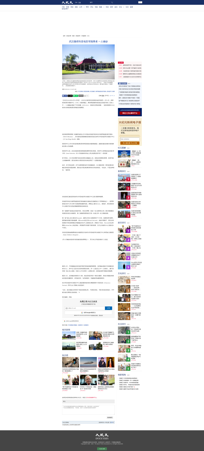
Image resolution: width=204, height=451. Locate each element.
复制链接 (81, 95)
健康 (131, 7)
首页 (64, 36)
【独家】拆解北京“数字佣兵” (126, 387)
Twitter (70, 96)
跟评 (112, 422)
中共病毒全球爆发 (72, 325)
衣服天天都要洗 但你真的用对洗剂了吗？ (136, 365)
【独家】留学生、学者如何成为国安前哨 (129, 384)
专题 (96, 7)
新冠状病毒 (86, 91)
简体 (79, 2)
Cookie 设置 (102, 448)
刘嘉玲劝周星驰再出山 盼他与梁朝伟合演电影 (106, 370)
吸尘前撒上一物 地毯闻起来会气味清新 (136, 356)
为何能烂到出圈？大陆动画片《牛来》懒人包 (136, 246)
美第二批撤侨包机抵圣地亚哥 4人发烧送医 (81, 334)
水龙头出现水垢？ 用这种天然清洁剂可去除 (136, 329)
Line (75, 96)
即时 (87, 7)
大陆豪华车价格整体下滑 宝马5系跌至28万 (136, 185)
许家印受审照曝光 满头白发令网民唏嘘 (136, 212)
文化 (120, 7)
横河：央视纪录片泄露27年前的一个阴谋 (129, 98)
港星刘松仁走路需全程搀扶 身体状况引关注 (106, 388)
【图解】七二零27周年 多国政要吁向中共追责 (136, 153)
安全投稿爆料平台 (91, 397)
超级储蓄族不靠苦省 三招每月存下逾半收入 (136, 338)
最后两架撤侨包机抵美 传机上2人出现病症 (81, 344)
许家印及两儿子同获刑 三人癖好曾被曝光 (136, 176)
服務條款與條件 (94, 315)
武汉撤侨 (92, 91)
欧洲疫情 (86, 325)
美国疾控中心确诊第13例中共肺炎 (108, 343)
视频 (100, 7)
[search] (101, 2)
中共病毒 (80, 91)
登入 (140, 2)
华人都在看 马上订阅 (130, 143)
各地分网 (64, 9)
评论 (91, 7)
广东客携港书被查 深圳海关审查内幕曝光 (129, 92)
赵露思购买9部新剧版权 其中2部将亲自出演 (136, 194)
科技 (107, 7)
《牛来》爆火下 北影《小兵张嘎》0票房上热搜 (136, 237)
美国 (67, 7)
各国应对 (80, 325)
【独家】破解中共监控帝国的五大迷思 (128, 389)
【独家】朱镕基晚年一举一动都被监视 (128, 380)
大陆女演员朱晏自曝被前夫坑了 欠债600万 (136, 255)
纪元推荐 (124, 83)
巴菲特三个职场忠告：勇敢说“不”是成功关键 (88, 388)
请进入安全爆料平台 (129, 113)
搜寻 (112, 2)
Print (86, 96)
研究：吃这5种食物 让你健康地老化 (136, 347)
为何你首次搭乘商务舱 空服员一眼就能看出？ (70, 370)
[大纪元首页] (67, 2)
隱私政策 (101, 315)
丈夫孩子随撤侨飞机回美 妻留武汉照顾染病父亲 (108, 334)
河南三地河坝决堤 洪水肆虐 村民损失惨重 (129, 89)
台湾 (80, 7)
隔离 (113, 91)
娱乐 (116, 7)
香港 (72, 7)
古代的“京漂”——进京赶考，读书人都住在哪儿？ (136, 287)
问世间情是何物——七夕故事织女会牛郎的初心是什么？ (136, 306)
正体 (76, 2)
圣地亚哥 (78, 36)
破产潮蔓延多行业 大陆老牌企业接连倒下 (129, 100)
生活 (127, 7)
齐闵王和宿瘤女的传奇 (136, 277)
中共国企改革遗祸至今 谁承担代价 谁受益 (129, 103)
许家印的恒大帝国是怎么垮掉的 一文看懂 (136, 203)
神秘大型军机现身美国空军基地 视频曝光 (88, 370)
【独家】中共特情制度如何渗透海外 (128, 95)
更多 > (129, 83)
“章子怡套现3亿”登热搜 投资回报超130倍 (70, 388)
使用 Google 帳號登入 (90, 312)
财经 (111, 7)
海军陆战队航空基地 (100, 91)
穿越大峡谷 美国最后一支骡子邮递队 (136, 315)
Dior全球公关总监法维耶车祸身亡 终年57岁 (136, 264)
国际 (76, 7)
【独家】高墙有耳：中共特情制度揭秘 (128, 382)
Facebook (64, 96)
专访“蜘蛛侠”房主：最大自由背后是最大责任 (136, 296)
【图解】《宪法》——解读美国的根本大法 (136, 162)
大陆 (63, 7)
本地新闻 (83, 36)
